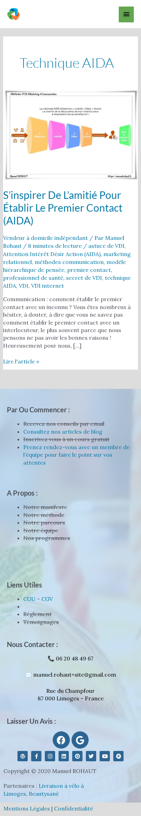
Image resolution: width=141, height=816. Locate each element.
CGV (47, 598)
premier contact (89, 269)
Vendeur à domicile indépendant (45, 237)
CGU (29, 598)
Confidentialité (73, 808)
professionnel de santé (33, 277)
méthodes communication (69, 261)
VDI (23, 285)
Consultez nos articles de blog (62, 431)
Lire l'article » (21, 361)
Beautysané (44, 793)
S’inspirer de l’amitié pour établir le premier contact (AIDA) (63, 207)
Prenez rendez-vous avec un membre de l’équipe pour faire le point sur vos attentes (76, 455)
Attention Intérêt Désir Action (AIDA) (52, 254)
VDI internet (47, 285)
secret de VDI (84, 277)
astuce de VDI (106, 245)
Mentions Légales (26, 808)
